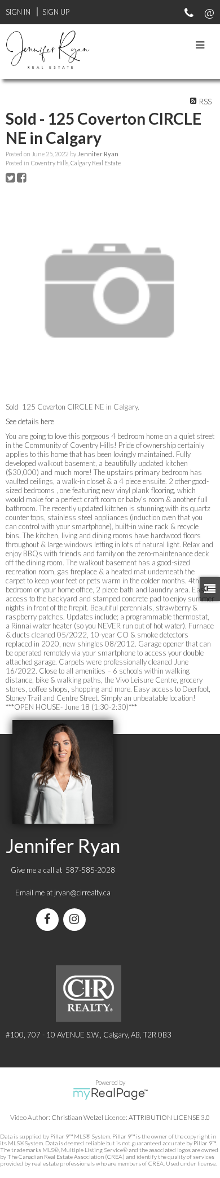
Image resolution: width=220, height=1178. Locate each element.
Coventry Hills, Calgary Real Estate (76, 162)
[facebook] (49, 920)
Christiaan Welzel (77, 1117)
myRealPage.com (110, 1094)
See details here (30, 421)
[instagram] (76, 920)
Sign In (18, 11)
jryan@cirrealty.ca (82, 892)
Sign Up (55, 11)
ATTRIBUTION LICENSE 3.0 (169, 1117)
